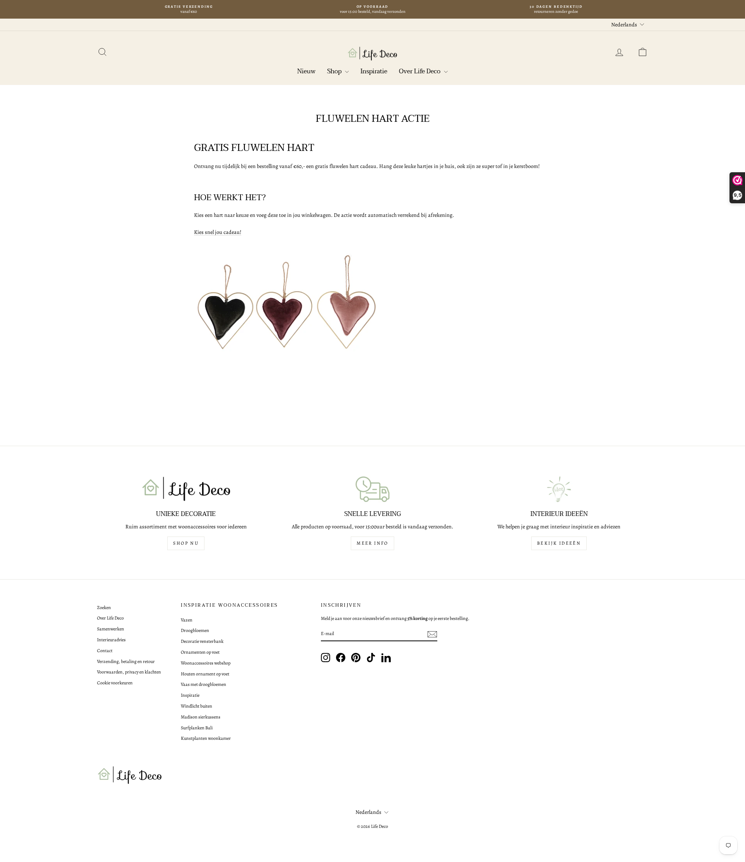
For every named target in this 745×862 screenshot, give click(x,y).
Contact (105, 650)
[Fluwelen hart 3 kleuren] (372, 308)
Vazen (186, 620)
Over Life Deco (420, 71)
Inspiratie (373, 71)
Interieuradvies (111, 640)
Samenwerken (110, 629)
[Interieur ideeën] (559, 489)
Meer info (372, 543)
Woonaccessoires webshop (205, 663)
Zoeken (104, 607)
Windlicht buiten (196, 706)
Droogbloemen (195, 630)
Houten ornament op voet (205, 674)
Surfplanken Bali (197, 728)
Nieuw (306, 71)
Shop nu (186, 543)
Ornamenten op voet (200, 652)
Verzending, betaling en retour (126, 661)
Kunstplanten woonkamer (206, 738)
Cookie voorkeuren (115, 683)
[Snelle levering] (373, 489)
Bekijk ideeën (559, 543)
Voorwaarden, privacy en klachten (129, 672)
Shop (335, 71)
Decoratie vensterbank (202, 641)
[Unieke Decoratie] (186, 489)
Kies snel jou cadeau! (217, 232)
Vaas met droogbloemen (203, 684)
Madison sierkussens (200, 717)
